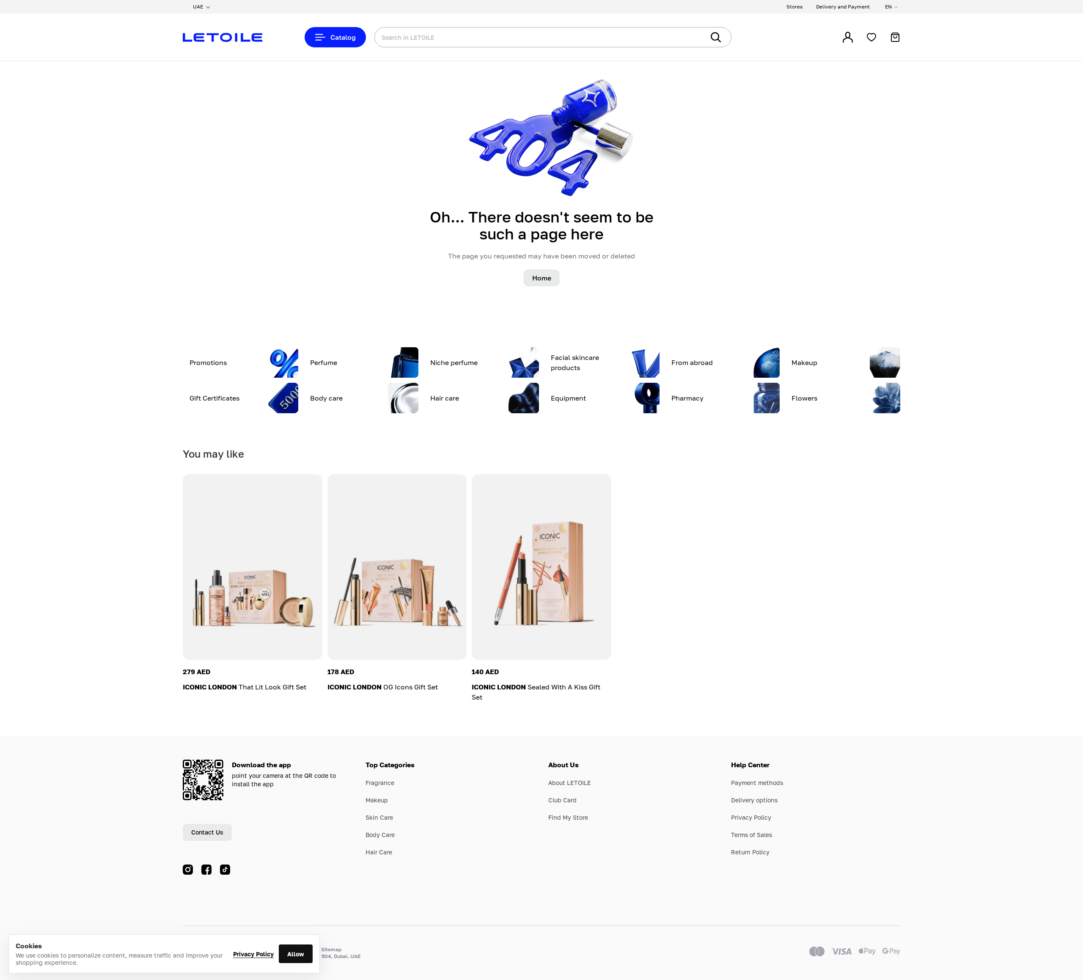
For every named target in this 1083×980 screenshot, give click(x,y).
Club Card (562, 800)
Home (541, 278)
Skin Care (379, 817)
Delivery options (754, 800)
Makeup (377, 800)
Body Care (380, 834)
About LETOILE (569, 782)
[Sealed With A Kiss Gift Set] (541, 567)
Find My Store (568, 817)
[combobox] (522, 37)
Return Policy (750, 852)
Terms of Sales (751, 834)
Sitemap (331, 949)
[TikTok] (225, 870)
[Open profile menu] (848, 37)
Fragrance (380, 782)
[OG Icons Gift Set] (397, 567)
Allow (295, 954)
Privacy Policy (253, 954)
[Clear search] (685, 37)
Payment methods (757, 782)
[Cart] (895, 37)
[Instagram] (188, 870)
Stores (794, 6)
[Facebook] (206, 870)
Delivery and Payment (843, 6)
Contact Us (207, 832)
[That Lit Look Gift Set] (252, 567)
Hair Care (379, 852)
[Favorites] (871, 37)
